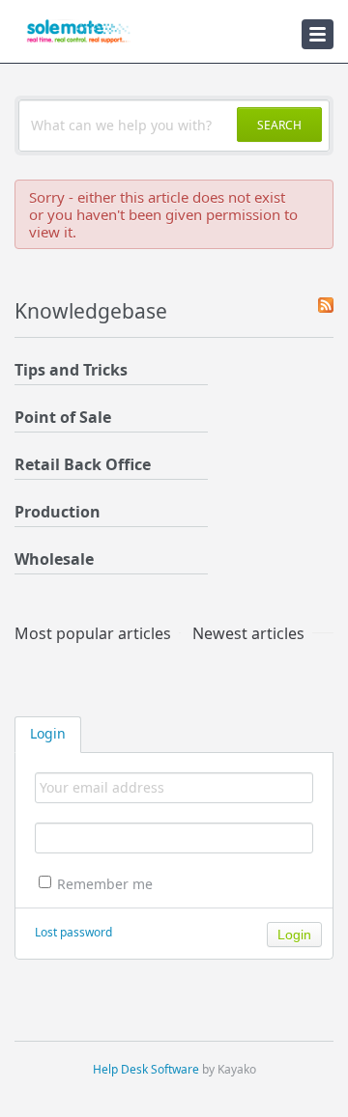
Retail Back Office (82, 464)
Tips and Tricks (71, 369)
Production (57, 511)
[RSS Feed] (326, 307)
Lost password (73, 932)
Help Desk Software (146, 1069)
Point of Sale (62, 417)
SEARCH (279, 125)
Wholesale (54, 559)
